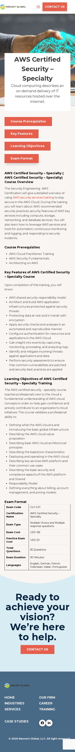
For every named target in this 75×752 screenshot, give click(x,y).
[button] (38, 7)
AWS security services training (33, 197)
